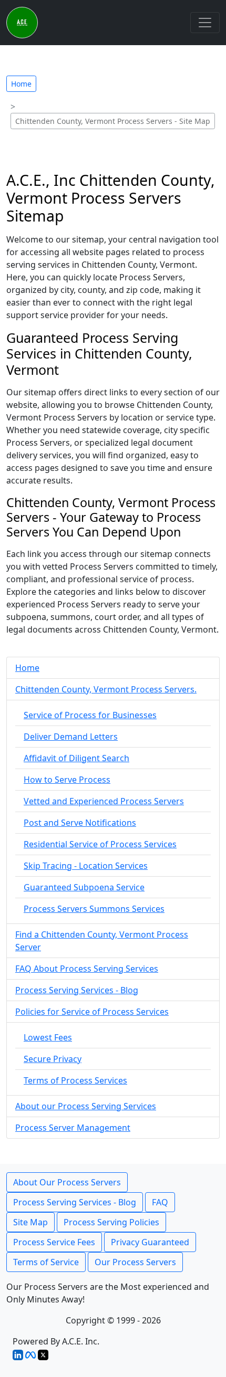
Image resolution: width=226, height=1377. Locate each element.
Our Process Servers (135, 1262)
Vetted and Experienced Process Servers (104, 801)
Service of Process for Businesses (90, 715)
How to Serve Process (67, 779)
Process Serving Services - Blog (76, 990)
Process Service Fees (54, 1242)
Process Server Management (72, 1127)
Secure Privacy (52, 1059)
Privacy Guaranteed (150, 1242)
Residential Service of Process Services (100, 844)
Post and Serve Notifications (80, 822)
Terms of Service (46, 1262)
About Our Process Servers (67, 1182)
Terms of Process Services (75, 1080)
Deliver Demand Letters (71, 736)
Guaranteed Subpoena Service (84, 887)
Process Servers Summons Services (94, 909)
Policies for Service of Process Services (92, 1011)
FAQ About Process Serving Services (86, 968)
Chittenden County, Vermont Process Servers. (106, 689)
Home (21, 84)
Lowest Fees (48, 1037)
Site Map (30, 1222)
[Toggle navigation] (205, 22)
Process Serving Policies (111, 1222)
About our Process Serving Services (85, 1106)
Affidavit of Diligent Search (76, 758)
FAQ (160, 1202)
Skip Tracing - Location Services (86, 865)
